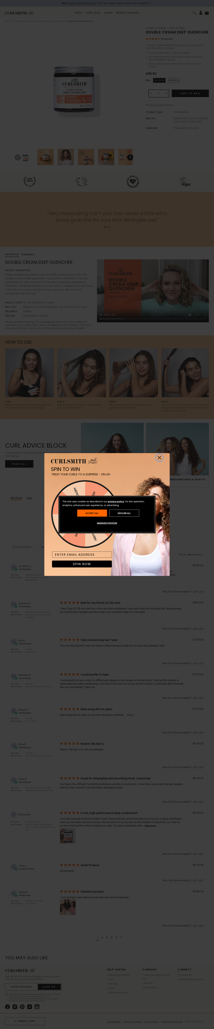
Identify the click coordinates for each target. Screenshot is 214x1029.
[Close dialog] (159, 458)
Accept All (92, 513)
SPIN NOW (82, 564)
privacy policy (116, 501)
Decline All (124, 513)
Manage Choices (107, 523)
